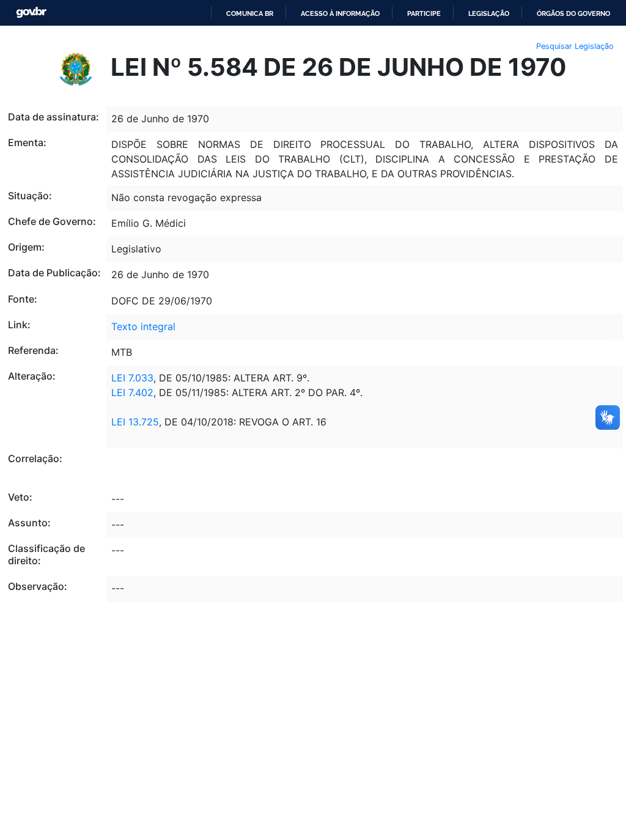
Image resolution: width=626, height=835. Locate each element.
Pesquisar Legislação (575, 46)
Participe (424, 13)
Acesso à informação (340, 13)
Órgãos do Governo (573, 13)
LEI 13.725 (135, 422)
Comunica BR (249, 13)
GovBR (31, 12)
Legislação (488, 13)
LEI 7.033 (132, 378)
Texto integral (143, 326)
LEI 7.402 (132, 392)
